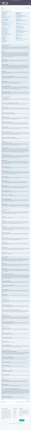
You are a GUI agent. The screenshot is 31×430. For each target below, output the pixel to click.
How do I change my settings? (5, 20)
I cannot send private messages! (19, 19)
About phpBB (21, 381)
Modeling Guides (14, 413)
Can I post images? (3, 39)
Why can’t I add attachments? (5, 32)
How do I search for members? (19, 28)
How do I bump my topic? (4, 35)
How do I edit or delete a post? (5, 28)
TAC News (14, 411)
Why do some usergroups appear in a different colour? (21, 16)
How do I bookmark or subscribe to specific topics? (21, 31)
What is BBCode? (3, 37)
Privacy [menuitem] (14, 416)
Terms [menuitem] (14, 417)
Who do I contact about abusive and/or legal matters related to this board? (22, 39)
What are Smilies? (3, 38)
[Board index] (5, 3)
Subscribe (21, 420)
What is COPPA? (3, 13)
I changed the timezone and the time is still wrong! (7, 22)
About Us (14, 410)
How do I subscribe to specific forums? (20, 32)
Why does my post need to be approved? (6, 34)
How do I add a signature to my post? (5, 29)
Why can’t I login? (3, 15)
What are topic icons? (4, 42)
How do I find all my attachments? (19, 35)
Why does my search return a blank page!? (20, 27)
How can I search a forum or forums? (19, 26)
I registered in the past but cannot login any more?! (7, 16)
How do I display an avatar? (4, 24)
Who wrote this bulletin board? (19, 37)
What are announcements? (4, 40)
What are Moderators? (18, 13)
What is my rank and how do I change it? (6, 25)
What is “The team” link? (18, 17)
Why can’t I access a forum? (4, 31)
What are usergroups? (18, 14)
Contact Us (15, 414)
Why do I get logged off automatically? (6, 17)
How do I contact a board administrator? (20, 40)
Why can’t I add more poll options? (5, 30)
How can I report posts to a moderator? (6, 33)
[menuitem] (2, 7)
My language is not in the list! (5, 23)
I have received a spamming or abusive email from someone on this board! (22, 21)
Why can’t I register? (4, 14)
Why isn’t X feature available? (19, 38)
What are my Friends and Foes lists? (19, 23)
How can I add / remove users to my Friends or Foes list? (22, 24)
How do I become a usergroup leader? (20, 15)
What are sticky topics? (4, 41)
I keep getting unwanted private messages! (20, 20)
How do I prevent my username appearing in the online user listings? (8, 21)
